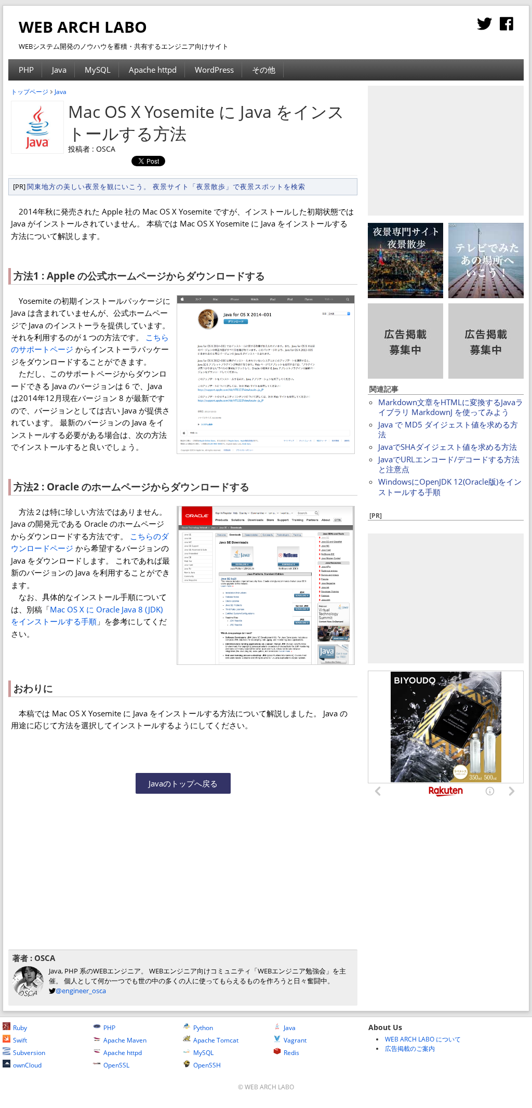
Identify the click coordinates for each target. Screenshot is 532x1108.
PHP (26, 69)
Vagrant (295, 1040)
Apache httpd (153, 69)
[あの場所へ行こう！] (486, 295)
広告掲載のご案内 (410, 1048)
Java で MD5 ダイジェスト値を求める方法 (448, 429)
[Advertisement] (102, 875)
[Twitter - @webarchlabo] (484, 26)
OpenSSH (207, 1065)
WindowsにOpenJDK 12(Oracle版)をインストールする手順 (450, 486)
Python (203, 1027)
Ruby (20, 1027)
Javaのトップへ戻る (183, 783)
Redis (291, 1052)
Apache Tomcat (215, 1040)
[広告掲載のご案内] (405, 375)
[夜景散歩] (405, 295)
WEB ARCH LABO (83, 26)
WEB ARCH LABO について (423, 1039)
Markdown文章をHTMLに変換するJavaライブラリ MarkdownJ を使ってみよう (450, 407)
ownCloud (27, 1065)
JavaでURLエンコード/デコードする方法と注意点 (449, 464)
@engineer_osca (81, 990)
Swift (20, 1040)
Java (59, 69)
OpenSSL (116, 1065)
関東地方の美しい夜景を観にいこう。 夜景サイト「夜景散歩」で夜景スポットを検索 (166, 186)
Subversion (29, 1052)
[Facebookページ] (506, 26)
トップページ (29, 91)
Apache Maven (125, 1040)
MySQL (98, 69)
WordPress (214, 69)
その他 (263, 69)
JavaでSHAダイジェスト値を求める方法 (447, 447)
